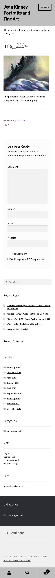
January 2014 (13, 403)
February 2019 (13, 367)
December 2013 (14, 408)
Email (11, 223)
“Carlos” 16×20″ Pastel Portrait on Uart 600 (27, 313)
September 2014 (14, 393)
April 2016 (11, 377)
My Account (9, 573)
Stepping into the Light (41, 30)
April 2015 (11, 388)
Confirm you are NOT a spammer (26, 259)
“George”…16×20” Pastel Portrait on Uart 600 (28, 319)
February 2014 (13, 398)
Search (27, 573)
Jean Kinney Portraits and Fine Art (17, 13)
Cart (42, 570)
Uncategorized (21, 30)
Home (9, 30)
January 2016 (13, 383)
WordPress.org (10, 463)
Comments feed (11, 460)
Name (11, 208)
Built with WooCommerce (17, 560)
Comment (13, 166)
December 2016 (14, 372)
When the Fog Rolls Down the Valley (24, 324)
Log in (6, 453)
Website (11, 237)
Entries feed (9, 456)
